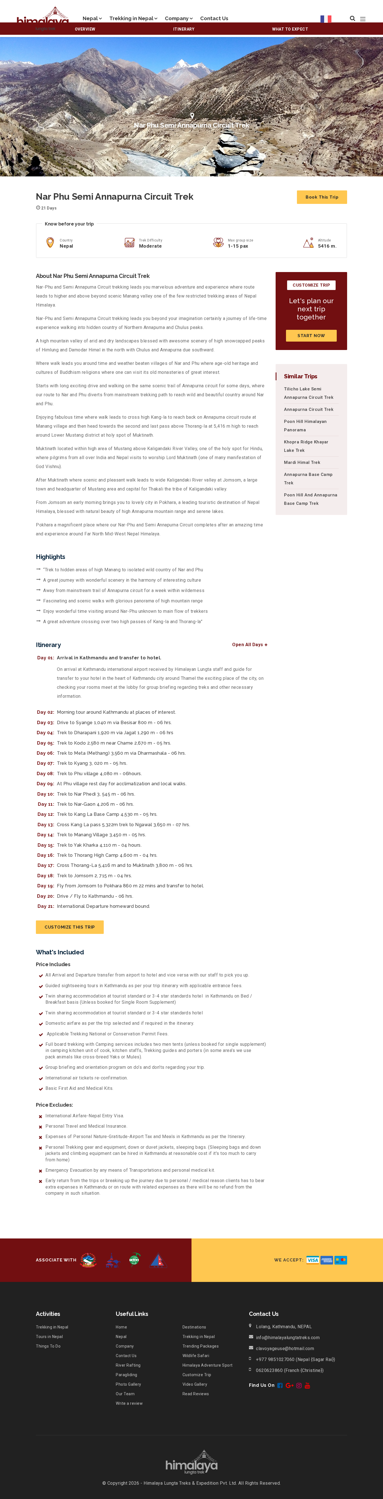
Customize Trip (197, 1375)
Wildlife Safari (196, 1355)
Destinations (194, 1327)
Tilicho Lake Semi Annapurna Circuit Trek (308, 393)
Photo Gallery (128, 1384)
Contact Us (214, 18)
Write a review (129, 1403)
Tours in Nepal (49, 1336)
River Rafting (128, 1365)
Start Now (311, 335)
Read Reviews (196, 1394)
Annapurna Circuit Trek (308, 409)
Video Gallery (195, 1384)
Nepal (90, 18)
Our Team (125, 1394)
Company (177, 18)
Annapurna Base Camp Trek (308, 478)
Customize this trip (70, 927)
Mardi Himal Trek (302, 462)
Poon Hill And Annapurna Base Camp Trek (311, 499)
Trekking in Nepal (131, 18)
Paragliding (126, 1375)
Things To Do (48, 1346)
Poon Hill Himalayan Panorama (305, 425)
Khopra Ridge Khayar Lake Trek (306, 446)
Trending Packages (201, 1346)
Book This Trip (322, 197)
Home (121, 1327)
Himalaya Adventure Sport (208, 1365)
